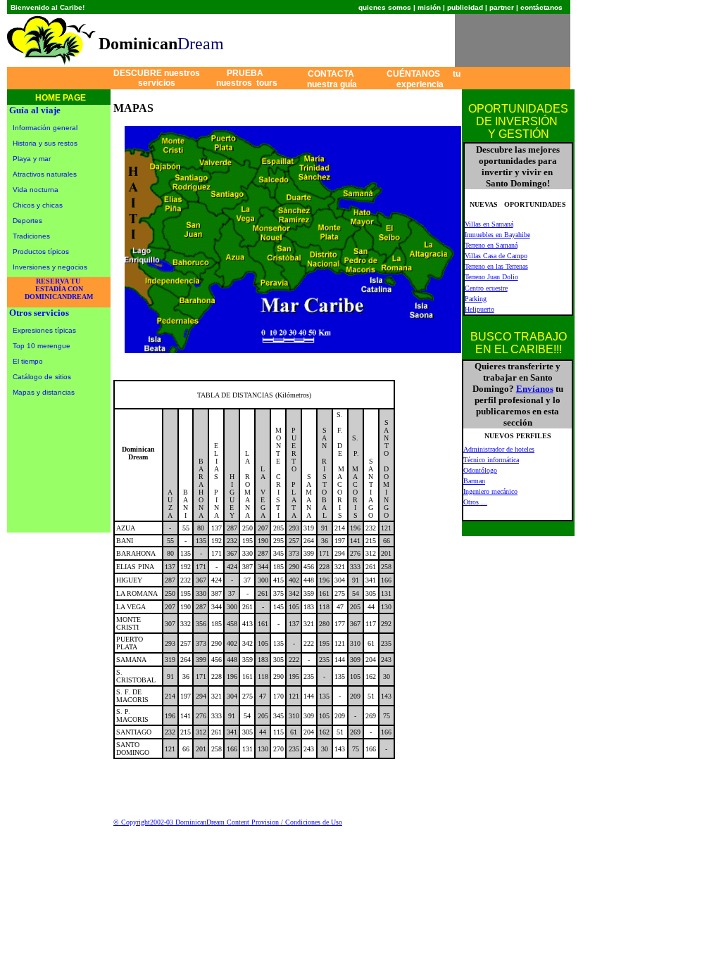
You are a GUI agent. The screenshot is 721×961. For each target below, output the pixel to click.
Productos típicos (41, 251)
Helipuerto (479, 309)
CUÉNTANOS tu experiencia (423, 79)
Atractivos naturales (45, 174)
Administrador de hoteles (498, 449)
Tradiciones (31, 236)
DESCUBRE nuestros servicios (156, 78)
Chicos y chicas (38, 205)
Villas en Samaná (489, 224)
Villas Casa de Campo (496, 256)
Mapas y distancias (44, 392)
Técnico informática (491, 460)
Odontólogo (480, 470)
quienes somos (384, 7)
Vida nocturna (35, 189)
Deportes (27, 220)
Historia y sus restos (45, 143)
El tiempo (28, 361)
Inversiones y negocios (50, 267)
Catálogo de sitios (42, 377)
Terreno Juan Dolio (491, 277)
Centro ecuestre (486, 288)
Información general (45, 128)
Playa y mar (32, 159)
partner (501, 7)
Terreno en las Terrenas (496, 266)
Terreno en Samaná (491, 245)
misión (429, 7)
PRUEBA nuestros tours (244, 78)
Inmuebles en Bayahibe (497, 234)
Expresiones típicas (44, 330)
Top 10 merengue (41, 346)
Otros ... (475, 502)
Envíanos (534, 388)
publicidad (465, 7)
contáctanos (541, 7)
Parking (476, 299)
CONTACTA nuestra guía (334, 79)
